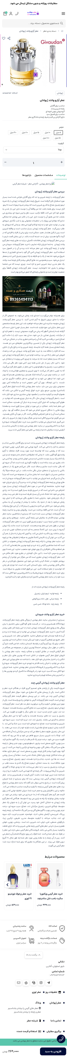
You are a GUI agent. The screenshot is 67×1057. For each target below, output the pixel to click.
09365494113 (57, 975)
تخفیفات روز (51, 992)
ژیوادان (60, 93)
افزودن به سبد (53, 1051)
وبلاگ (38, 1002)
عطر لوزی (36, 992)
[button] (7, 884)
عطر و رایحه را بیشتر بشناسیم (27, 1012)
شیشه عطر (32, 1020)
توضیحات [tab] (60, 175)
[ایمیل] (18, 983)
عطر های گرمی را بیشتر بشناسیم (23, 1008)
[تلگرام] (48, 983)
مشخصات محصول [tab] (43, 175)
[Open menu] (63, 13)
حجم (61, 127)
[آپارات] (26, 983)
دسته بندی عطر (49, 31)
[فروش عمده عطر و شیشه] (33, 294)
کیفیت (61, 143)
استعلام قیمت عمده (27, 1031)
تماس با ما (56, 1020)
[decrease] (5, 162)
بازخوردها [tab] (26, 175)
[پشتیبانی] (33, 983)
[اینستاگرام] (41, 983)
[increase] (62, 162)
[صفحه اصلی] (62, 31)
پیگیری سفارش (54, 1031)
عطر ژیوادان (55, 1002)
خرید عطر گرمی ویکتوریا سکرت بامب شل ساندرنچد (50, 896)
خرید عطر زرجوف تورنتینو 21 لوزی (20, 896)
